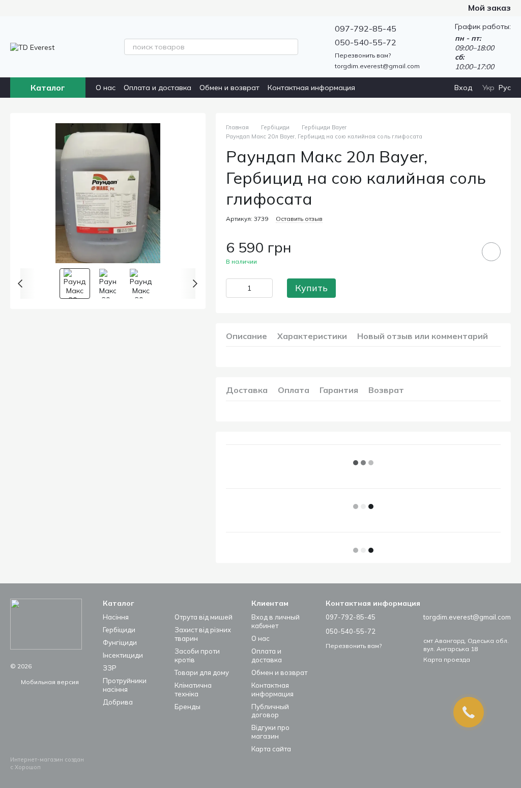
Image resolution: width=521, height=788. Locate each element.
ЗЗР (110, 668)
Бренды (187, 706)
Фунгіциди (120, 642)
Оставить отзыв (299, 218)
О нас (105, 87)
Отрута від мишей (204, 617)
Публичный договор (270, 710)
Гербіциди (119, 630)
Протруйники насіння (125, 685)
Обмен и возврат (229, 87)
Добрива (118, 702)
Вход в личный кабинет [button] (275, 621)
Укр (488, 87)
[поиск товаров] (290, 47)
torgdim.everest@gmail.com (377, 66)
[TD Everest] (46, 623)
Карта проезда (446, 659)
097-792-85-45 (365, 28)
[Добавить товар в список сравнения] (462, 251)
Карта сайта (271, 749)
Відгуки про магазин (270, 731)
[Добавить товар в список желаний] (491, 251)
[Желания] (425, 87)
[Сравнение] (404, 87)
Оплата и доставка (157, 87)
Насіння (116, 617)
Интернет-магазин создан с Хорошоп (47, 763)
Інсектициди (123, 655)
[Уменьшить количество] (233, 288)
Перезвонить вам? (363, 55)
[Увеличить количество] (265, 288)
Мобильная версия (49, 682)
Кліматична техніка (193, 689)
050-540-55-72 (365, 42)
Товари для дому (202, 672)
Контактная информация (311, 87)
